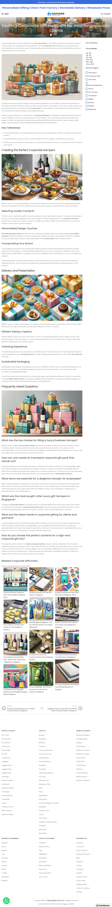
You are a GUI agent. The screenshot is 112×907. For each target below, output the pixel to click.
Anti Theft (5, 735)
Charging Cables (82, 739)
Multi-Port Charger (82, 754)
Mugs (41, 792)
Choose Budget (91, 48)
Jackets (4, 862)
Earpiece (79, 743)
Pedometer (5, 784)
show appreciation (40, 43)
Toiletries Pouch (7, 807)
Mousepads (43, 858)
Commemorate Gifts (46, 750)
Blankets (91, 106)
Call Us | (49, 2)
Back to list (42, 708)
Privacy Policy (81, 880)
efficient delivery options (16, 379)
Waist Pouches (7, 810)
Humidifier (42, 765)
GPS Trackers (81, 746)
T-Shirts (4, 873)
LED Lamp (42, 776)
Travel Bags (6, 799)
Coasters (42, 746)
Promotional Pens (45, 873)
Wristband (5, 877)
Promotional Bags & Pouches (49, 803)
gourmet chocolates (71, 218)
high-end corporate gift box (36, 544)
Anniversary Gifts (94, 76)
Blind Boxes (92, 109)
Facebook (79, 862)
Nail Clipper (43, 833)
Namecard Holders (45, 865)
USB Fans (79, 769)
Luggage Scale (6, 765)
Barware (91, 102)
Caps (3, 854)
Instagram (79, 869)
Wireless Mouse (81, 776)
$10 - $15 (89, 60)
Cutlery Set (6, 746)
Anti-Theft (92, 79)
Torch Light (6, 792)
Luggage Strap (7, 769)
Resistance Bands (8, 788)
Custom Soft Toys (45, 754)
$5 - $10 (89, 57)
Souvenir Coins (44, 810)
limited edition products (64, 474)
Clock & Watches (82, 773)
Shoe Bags (5, 776)
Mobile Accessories (83, 750)
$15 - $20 (89, 62)
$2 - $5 (88, 55)
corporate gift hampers (42, 115)
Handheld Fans (44, 758)
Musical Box (43, 799)
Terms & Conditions (83, 888)
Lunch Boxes (6, 758)
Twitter (79, 865)
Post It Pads (43, 877)
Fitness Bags (6, 750)
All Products (92, 73)
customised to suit (49, 46)
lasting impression (27, 354)
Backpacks (42, 739)
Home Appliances (45, 761)
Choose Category (92, 68)
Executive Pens (44, 846)
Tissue (41, 814)
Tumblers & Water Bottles (48, 822)
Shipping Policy (81, 884)
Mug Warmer (43, 795)
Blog (56, 20)
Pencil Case (43, 869)
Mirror (41, 788)
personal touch (77, 354)
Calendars (42, 843)
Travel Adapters (7, 795)
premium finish (49, 238)
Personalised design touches (11, 233)
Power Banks (80, 758)
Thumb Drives (81, 765)
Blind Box (42, 743)
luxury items (37, 108)
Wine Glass (43, 829)
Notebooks (43, 862)
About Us (79, 843)
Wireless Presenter (83, 780)
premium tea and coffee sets (33, 507)
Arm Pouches (93, 92)
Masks (4, 869)
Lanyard (4, 865)
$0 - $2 (88, 53)
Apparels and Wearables (94, 85)
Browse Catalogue (67, 2)
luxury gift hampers (17, 504)
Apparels (5, 843)
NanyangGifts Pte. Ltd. (56, 900)
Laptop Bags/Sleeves (46, 773)
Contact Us (80, 846)
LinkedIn (79, 873)
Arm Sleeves (92, 95)
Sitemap (79, 892)
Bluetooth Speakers (83, 735)
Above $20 (90, 64)
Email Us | (56, 2)
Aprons (90, 88)
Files (40, 850)
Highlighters (43, 854)
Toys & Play (43, 818)
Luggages (5, 761)
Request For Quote (83, 854)
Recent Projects (82, 850)
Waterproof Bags (7, 814)
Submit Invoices (81, 877)
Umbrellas (42, 826)
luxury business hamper (27, 445)
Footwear (5, 858)
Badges (91, 99)
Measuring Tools (44, 784)
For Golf (4, 754)
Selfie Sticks (80, 761)
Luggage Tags (6, 773)
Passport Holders (8, 780)
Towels (4, 803)
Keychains (42, 769)
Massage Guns (44, 780)
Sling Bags (42, 807)
